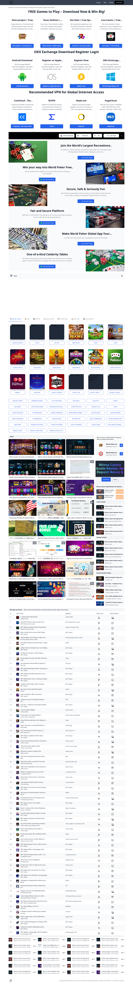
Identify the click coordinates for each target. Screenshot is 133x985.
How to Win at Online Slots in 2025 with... (33, 777)
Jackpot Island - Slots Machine (116, 392)
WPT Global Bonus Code (112, 605)
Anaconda (37, 368)
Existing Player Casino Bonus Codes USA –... (34, 637)
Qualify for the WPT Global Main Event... (33, 927)
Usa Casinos (123, 592)
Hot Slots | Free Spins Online (81, 20)
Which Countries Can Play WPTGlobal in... (33, 725)
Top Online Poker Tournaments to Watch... (33, 823)
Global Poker (24, 619)
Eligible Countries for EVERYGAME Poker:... (33, 891)
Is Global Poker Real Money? (29, 617)
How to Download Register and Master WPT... (34, 922)
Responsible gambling (77, 413)
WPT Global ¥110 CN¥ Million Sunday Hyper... (34, 875)
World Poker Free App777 (108, 493)
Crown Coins (109, 580)
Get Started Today (85, 158)
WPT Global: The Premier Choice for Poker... (34, 787)
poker (22, 836)
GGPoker (23, 908)
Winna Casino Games (118, 527)
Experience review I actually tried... (31, 751)
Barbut (17, 392)
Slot (105, 3)
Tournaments (37, 419)
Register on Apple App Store (51, 60)
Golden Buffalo (17, 343)
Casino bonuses (17, 413)
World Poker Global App (109, 490)
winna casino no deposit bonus (58, 431)
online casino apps (26, 748)
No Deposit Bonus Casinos (28, 898)
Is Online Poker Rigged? (28, 710)
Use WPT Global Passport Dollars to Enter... (33, 813)
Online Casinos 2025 (27, 841)
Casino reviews (115, 413)
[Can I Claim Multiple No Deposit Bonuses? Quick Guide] (100, 597)
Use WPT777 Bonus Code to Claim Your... (33, 622)
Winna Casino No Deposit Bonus (113, 521)
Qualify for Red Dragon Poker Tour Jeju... (33, 684)
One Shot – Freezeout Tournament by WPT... (34, 705)
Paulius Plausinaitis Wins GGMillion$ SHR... (34, 834)
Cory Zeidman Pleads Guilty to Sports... (32, 782)
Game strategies (17, 419)
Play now (120, 492)
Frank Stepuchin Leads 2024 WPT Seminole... (34, 658)
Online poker (56, 419)
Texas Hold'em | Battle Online (51, 20)
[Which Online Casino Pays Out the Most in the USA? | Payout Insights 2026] (100, 591)
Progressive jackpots (57, 407)
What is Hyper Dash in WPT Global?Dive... (33, 916)
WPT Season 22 (25, 732)
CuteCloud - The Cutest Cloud (22, 100)
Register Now (81, 60)
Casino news (95, 425)
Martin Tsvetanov (26, 810)
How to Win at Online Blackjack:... (31, 860)
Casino (98, 3)
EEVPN (51, 100)
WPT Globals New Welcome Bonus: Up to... (33, 674)
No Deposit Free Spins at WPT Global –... (33, 653)
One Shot (114, 586)
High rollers (95, 413)
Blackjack (76, 401)
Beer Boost (76, 343)
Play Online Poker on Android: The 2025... (33, 761)
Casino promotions (115, 419)
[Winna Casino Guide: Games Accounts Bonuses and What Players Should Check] (100, 507)
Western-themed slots (27, 629)
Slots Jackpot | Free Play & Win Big (22, 20)
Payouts (117, 592)
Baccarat (37, 392)
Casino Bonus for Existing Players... (31, 715)
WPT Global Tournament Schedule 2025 (32, 818)
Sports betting (76, 407)
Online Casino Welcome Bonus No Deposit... (34, 741)
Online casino (18, 401)
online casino (25, 743)
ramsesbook (56, 368)
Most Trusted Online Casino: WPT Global (33, 632)
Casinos (119, 598)
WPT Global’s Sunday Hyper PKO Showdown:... (34, 932)
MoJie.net (81, 100)
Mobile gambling (57, 413)
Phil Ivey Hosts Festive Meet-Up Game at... (33, 663)
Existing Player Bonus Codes (29, 639)
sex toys (23, 913)
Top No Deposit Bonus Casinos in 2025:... (33, 896)
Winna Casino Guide (118, 509)
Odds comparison (96, 419)
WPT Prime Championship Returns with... (33, 756)
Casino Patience (115, 368)
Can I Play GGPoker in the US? (29, 906)
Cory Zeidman (25, 784)
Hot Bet (56, 343)
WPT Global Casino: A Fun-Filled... (31, 803)
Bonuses (114, 598)
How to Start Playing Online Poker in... (32, 829)
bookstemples (96, 368)
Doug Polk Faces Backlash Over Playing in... (34, 720)
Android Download (22, 60)
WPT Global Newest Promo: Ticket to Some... (34, 844)
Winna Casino (108, 509)
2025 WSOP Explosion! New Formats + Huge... (34, 643)
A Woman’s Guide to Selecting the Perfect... (34, 911)
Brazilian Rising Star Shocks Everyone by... (33, 885)
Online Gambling (110, 592)
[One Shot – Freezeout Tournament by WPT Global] (100, 585)
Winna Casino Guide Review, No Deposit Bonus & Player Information (91, 980)
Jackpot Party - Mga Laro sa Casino (96, 392)
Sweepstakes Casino (118, 580)
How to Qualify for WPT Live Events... (32, 694)
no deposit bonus (26, 774)
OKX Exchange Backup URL (111, 60)
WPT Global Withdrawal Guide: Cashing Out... (34, 668)
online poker (24, 712)
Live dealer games (37, 407)
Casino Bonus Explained (28, 717)
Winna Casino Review (110, 515)
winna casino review (37, 431)
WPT (22, 701)
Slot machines (57, 401)
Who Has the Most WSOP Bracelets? (31, 689)
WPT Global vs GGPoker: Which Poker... (32, 736)
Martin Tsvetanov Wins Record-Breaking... (33, 808)
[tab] (16, 319)
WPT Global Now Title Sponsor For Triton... (33, 870)
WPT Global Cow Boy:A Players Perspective (33, 627)
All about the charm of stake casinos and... (33, 865)
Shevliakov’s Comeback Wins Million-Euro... (34, 880)
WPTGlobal (24, 727)
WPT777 (121, 605)
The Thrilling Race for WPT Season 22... (32, 730)
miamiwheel (76, 368)
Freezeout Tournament (123, 586)
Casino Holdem (56, 392)
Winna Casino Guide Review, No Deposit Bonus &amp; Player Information (32, 7)
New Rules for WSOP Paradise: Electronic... (33, 792)
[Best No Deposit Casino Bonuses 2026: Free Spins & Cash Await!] (100, 578)
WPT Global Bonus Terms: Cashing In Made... (34, 679)
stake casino (24, 753)
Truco (37, 343)
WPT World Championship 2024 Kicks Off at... (34, 901)
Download (119, 2)
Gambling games (37, 401)
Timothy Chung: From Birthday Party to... (33, 699)
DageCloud (111, 100)
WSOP (22, 644)
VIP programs (37, 413)
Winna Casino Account (118, 534)
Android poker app (26, 763)
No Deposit (108, 598)
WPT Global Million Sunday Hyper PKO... (33, 849)
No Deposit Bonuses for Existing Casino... (33, 798)
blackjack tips (25, 861)
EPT (22, 887)
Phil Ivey (23, 665)
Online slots (95, 407)
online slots (24, 779)
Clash (115, 343)
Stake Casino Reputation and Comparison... (34, 767)
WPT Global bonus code (28, 624)
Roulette (96, 401)
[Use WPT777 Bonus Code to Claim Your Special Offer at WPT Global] (100, 603)
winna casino (17, 431)
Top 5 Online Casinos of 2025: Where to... (33, 839)
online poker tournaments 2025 (30, 825)
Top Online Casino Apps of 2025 (30, 746)
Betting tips (76, 419)
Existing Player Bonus (27, 799)
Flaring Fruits (18, 368)
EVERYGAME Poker (26, 893)
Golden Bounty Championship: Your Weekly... (34, 648)
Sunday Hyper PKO (26, 934)
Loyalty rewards (76, 425)
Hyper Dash (24, 918)
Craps (115, 407)
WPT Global (108, 586)
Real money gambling (115, 425)
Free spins (17, 425)
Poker (111, 3)
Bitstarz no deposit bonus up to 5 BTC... (33, 772)
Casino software (57, 425)
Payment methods (37, 425)
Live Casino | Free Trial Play (110, 20)
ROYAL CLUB (76, 392)
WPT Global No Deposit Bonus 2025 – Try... (33, 854)
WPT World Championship (28, 903)
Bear (95, 343)
